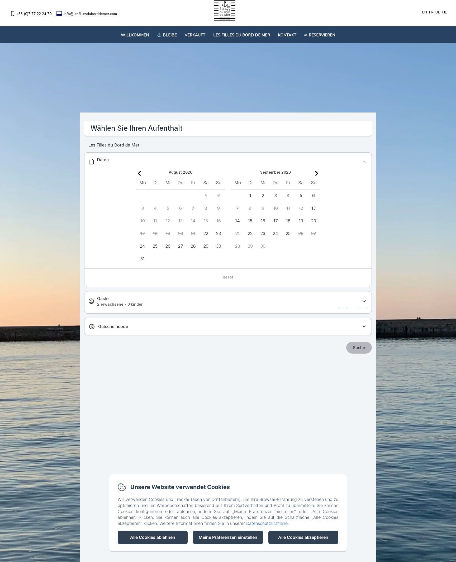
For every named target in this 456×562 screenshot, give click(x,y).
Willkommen (135, 35)
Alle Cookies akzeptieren (303, 537)
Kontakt (287, 35)
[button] (206, 195)
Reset (228, 277)
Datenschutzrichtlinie (267, 523)
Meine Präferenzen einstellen (228, 537)
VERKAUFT (195, 35)
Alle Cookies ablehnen (152, 537)
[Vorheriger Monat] (139, 173)
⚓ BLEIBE (167, 35)
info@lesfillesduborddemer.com (90, 13)
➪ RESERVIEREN (319, 35)
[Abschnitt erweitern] (364, 301)
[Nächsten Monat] (317, 173)
